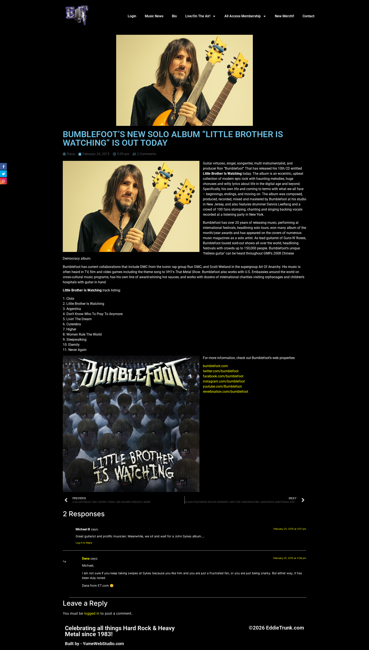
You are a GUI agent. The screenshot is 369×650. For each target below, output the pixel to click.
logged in (91, 613)
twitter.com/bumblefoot (221, 371)
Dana (85, 558)
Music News (154, 16)
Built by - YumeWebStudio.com (94, 643)
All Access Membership (242, 16)
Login (132, 16)
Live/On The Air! (197, 16)
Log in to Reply (84, 542)
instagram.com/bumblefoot (224, 381)
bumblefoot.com (215, 366)
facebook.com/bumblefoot (223, 376)
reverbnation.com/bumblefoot (225, 392)
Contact (308, 16)
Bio (174, 16)
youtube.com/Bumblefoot (222, 386)
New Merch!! (284, 16)
